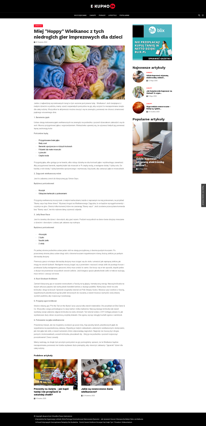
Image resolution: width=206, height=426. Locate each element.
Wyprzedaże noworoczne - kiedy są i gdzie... (158, 108)
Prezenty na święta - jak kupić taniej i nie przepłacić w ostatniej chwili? (51, 391)
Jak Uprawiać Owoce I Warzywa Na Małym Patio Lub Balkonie (122, 419)
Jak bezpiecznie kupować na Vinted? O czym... (159, 92)
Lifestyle (112, 15)
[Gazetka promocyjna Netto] (152, 42)
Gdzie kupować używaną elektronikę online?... (157, 76)
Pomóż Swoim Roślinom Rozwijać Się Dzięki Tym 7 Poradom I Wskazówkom (105, 422)
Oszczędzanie (80, 15)
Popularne (124, 15)
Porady (102, 15)
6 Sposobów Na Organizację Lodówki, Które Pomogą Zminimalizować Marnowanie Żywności (67, 419)
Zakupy (93, 15)
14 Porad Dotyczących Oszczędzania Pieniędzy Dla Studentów (56, 422)
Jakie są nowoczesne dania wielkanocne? (97, 390)
